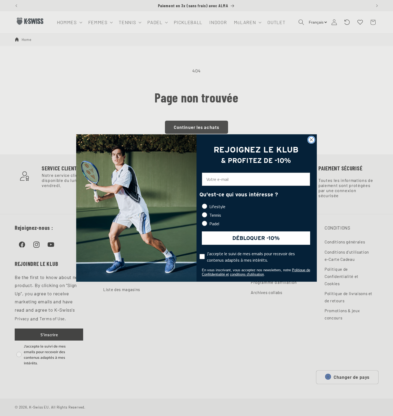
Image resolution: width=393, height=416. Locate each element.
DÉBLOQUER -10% (256, 238)
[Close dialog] (311, 139)
